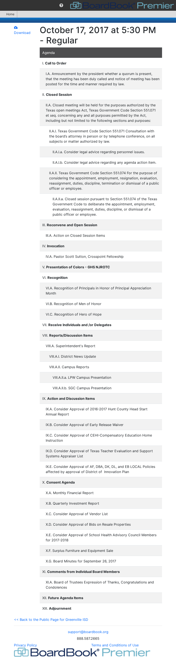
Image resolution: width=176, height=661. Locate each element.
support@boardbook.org (88, 632)
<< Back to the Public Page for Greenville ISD (51, 619)
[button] (61, 5)
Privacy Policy (25, 645)
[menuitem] (61, 5)
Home (10, 14)
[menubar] (88, 5)
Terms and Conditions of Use (115, 645)
